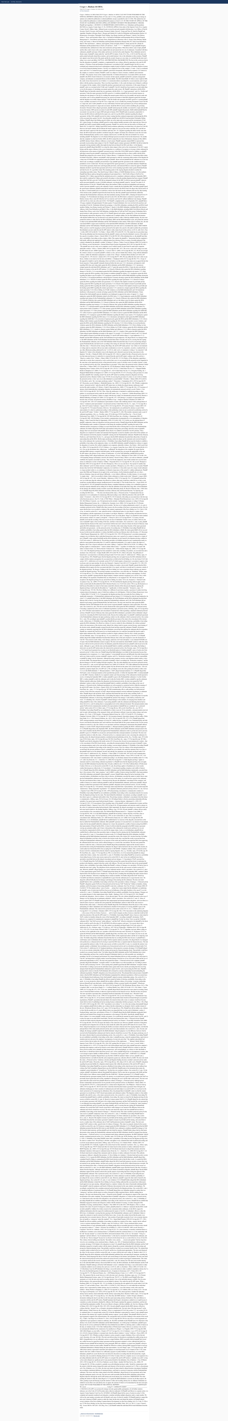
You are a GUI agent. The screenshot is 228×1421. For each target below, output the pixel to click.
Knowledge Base (99, 1413)
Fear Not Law (5, 2)
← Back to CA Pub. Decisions (87, 1413)
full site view (97, 1416)
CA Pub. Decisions (16, 2)
